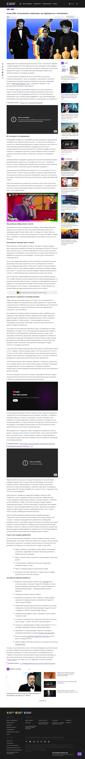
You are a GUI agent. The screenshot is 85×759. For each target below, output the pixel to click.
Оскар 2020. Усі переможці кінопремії (31, 102)
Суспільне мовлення (12, 745)
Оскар (8, 734)
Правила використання (13, 747)
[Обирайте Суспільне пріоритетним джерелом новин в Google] (2, 78)
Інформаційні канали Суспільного (13, 753)
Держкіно (9, 725)
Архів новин (10, 743)
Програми (55, 720)
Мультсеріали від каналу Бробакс (43, 723)
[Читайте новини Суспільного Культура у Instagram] (41, 741)
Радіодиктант (10, 729)
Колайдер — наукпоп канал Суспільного (58, 723)
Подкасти (68, 722)
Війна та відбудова (27, 3)
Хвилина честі (37, 3)
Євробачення (10, 722)
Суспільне (43, 748)
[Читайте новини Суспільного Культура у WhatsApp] (45, 741)
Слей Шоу (28, 722)
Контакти (9, 741)
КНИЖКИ (55, 3)
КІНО (8, 9)
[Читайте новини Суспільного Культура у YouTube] (30, 741)
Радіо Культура (43, 720)
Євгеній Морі (13, 17)
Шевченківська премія (13, 731)
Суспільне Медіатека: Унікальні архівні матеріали (31, 727)
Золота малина (12, 659)
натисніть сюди (44, 750)
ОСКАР (12, 9)
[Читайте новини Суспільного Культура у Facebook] (26, 741)
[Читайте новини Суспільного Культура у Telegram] (34, 741)
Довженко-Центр (11, 727)
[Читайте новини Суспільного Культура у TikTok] (48, 741)
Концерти (68, 720)
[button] (2, 64)
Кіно (16, 9)
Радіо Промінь (29, 720)
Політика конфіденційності (14, 750)
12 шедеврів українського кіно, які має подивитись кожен (37, 663)
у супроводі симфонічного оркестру (37, 636)
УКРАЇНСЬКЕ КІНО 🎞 (46, 3)
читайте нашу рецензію (46, 633)
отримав (45, 582)
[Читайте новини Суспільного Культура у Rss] (37, 741)
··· (64, 4)
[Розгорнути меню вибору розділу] (20, 4)
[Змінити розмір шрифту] (77, 17)
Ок (79, 753)
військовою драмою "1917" (21, 83)
